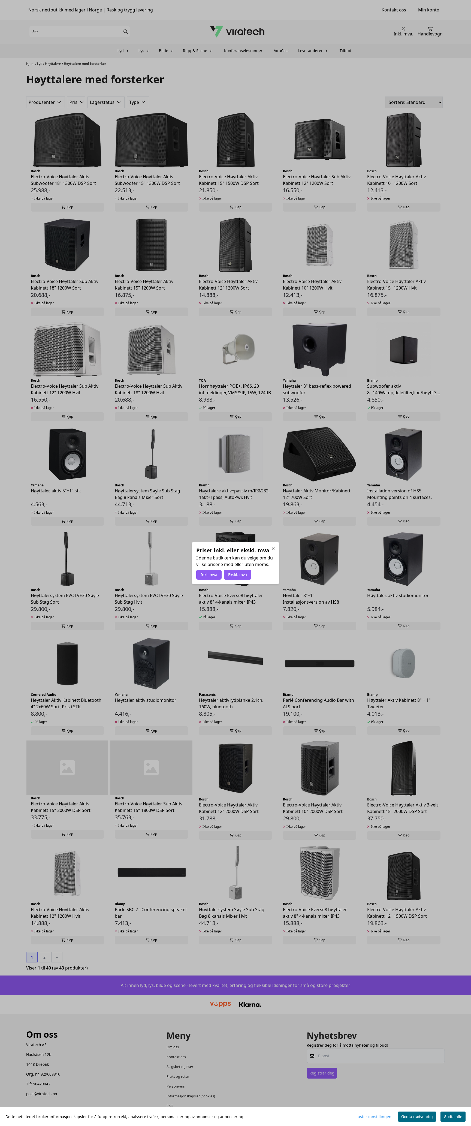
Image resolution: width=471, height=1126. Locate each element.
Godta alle (453, 1116)
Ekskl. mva (237, 574)
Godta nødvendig (417, 1116)
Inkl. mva (209, 574)
